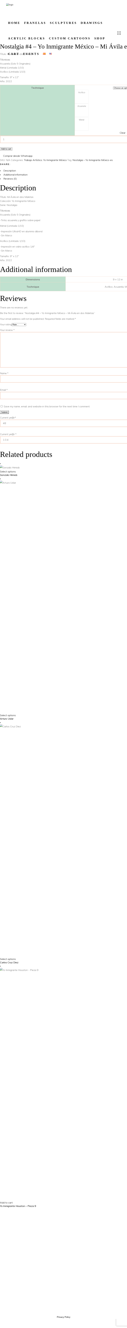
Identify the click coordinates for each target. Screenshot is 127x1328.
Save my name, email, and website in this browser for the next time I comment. (47, 406)
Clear (122, 132)
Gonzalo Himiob (8, 474)
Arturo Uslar (6, 718)
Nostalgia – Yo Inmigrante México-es (92, 160)
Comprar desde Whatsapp (18, 155)
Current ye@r (8, 434)
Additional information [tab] (15, 174)
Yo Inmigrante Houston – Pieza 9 (18, 1206)
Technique (37, 87)
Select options (8, 471)
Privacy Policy (63, 1317)
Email (4, 389)
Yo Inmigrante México (55, 160)
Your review (7, 329)
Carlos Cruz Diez (9, 962)
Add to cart (6, 149)
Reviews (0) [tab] (10, 178)
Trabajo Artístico (33, 160)
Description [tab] (9, 170)
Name (4, 373)
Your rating (6, 324)
